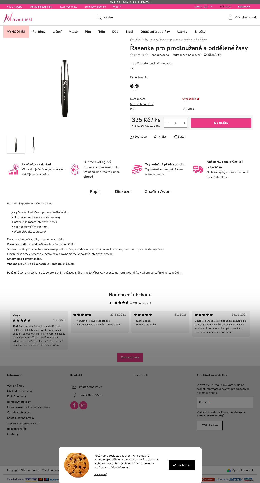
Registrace (244, 6)
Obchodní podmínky (41, 6)
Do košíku (221, 123)
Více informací (120, 467)
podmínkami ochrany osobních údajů (221, 413)
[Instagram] (83, 405)
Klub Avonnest (68, 6)
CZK (206, 6)
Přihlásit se (210, 425)
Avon (217, 55)
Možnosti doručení (142, 104)
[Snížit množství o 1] (166, 122)
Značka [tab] (157, 191)
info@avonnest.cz (90, 387)
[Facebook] (74, 405)
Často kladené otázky (20, 418)
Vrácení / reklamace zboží (23, 423)
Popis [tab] (95, 191)
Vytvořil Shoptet (242, 470)
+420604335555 (90, 395)
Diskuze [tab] (122, 191)
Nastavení (100, 474)
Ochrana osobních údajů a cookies (28, 407)
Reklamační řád (17, 429)
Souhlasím (184, 465)
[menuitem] (16, 32)
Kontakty (12, 434)
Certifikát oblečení (18, 412)
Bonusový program (95, 6)
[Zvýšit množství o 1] (184, 122)
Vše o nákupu (14, 6)
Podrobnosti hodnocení (186, 55)
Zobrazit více (130, 357)
